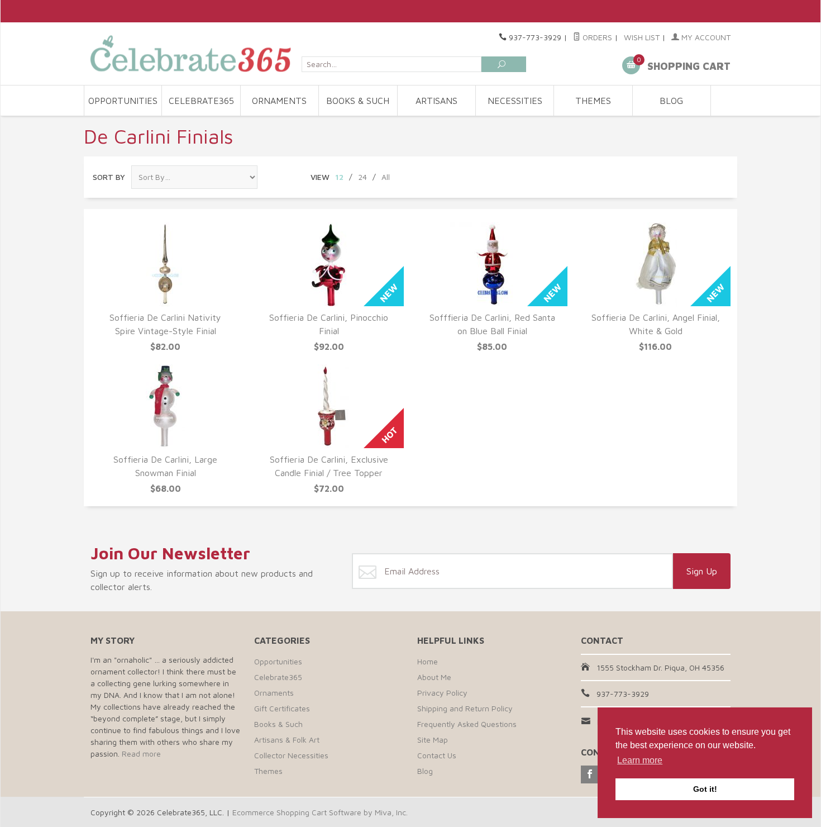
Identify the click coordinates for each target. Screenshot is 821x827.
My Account (705, 37)
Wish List (642, 37)
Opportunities (122, 101)
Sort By (109, 177)
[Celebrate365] (193, 53)
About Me (434, 677)
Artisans (436, 101)
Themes (593, 101)
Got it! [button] (705, 789)
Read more (141, 753)
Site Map (432, 739)
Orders (596, 37)
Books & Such (357, 101)
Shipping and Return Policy (465, 708)
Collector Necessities (291, 755)
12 (339, 177)
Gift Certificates (282, 708)
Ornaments (279, 101)
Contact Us (436, 755)
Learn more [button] (639, 760)
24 (362, 177)
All (385, 177)
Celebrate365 (201, 101)
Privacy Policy (442, 692)
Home (427, 661)
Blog (671, 101)
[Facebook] (590, 774)
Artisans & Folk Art (286, 739)
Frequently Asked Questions (467, 724)
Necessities (515, 101)
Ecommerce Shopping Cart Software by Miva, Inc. (320, 812)
